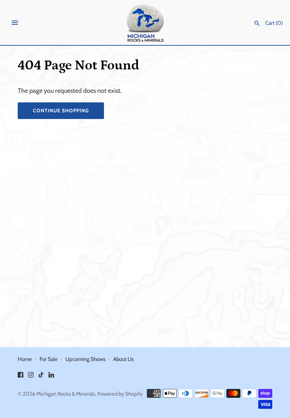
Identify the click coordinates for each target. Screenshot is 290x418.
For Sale (49, 359)
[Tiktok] (41, 376)
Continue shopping (61, 110)
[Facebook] (20, 376)
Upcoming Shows (85, 359)
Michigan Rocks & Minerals (65, 393)
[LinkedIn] (51, 376)
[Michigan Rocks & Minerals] (145, 23)
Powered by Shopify (120, 393)
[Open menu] (15, 22)
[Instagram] (31, 376)
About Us (123, 359)
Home (25, 359)
